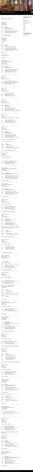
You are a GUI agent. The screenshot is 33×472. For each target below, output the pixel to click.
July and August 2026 (26, 35)
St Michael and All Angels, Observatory (7, 12)
